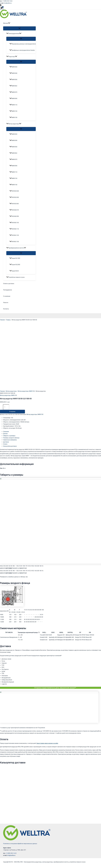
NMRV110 (14, 105)
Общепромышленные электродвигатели (24, 44)
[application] (9, 23)
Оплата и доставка (8, 283)
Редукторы (11, 56)
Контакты (6, 309)
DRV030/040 (15, 191)
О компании (6, 296)
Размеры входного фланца (11, 438)
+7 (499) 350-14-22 (7, 1)
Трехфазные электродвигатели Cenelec (23, 50)
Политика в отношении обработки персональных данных (20, 843)
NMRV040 (14, 73)
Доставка (6, 442)
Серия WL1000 (16, 258)
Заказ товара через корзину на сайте (47, 743)
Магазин (5, 23)
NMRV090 (14, 98)
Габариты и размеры (9, 435)
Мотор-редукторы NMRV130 (26, 391)
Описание (6, 431)
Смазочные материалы (10, 440)
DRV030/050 (15, 197)
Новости (5, 302)
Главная (2, 391)
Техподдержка (7, 290)
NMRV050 (14, 79)
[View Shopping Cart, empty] (1, 7)
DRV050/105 (15, 222)
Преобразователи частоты (16, 248)
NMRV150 (14, 117)
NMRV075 (14, 92)
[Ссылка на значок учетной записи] (0, 5)
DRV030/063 (15, 203)
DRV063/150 (15, 241)
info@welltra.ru (8, 3)
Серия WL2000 (16, 264)
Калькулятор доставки (10, 446)
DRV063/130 (15, 235)
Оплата (5, 444)
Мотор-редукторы (13, 124)
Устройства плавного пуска (16, 277)
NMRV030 (14, 67)
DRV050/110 (15, 229)
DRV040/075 (15, 210)
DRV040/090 (15, 216)
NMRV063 (14, 86)
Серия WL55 (15, 271)
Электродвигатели (13, 33)
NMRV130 (14, 111)
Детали (5, 433)
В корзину (12, 411)
